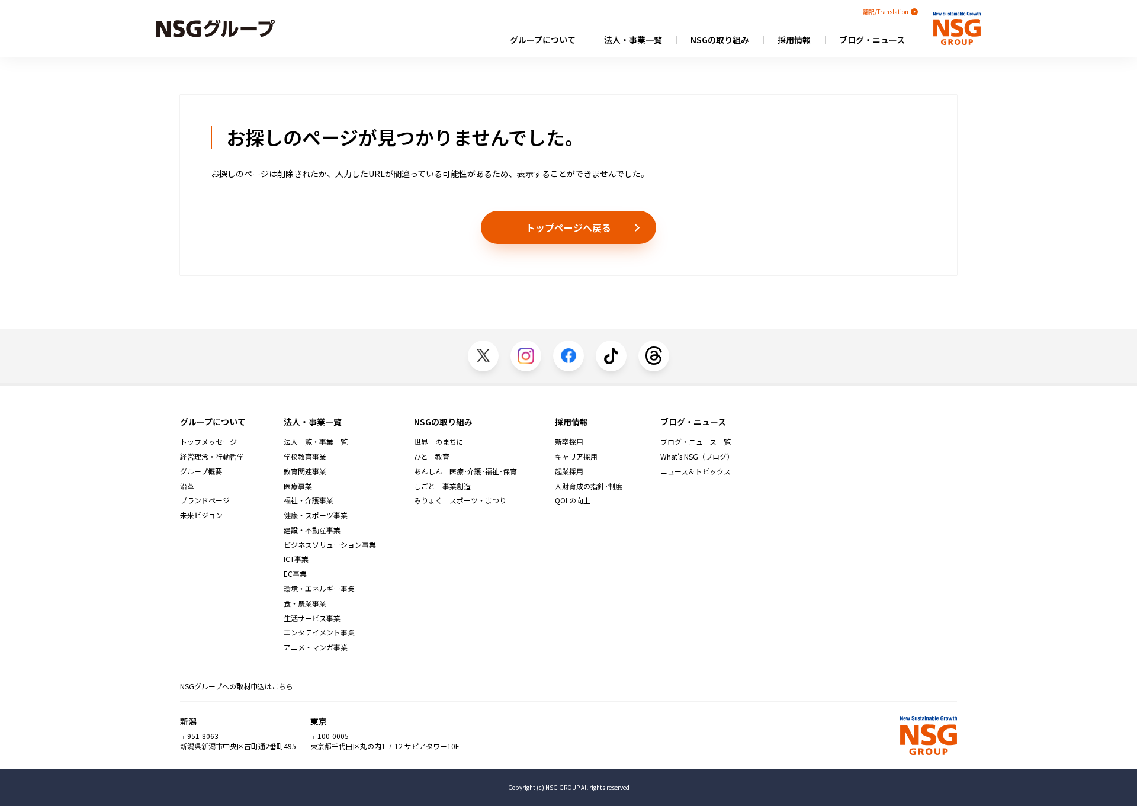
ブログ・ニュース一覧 (695, 442)
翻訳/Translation (885, 11)
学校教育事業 (305, 456)
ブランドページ (205, 500)
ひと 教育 (431, 456)
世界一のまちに (439, 442)
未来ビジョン (201, 515)
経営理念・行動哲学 (212, 456)
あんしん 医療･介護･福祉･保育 (465, 471)
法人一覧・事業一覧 (316, 442)
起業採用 (569, 471)
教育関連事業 (305, 471)
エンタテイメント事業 (319, 632)
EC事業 (295, 574)
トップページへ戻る (568, 227)
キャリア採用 (576, 456)
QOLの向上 (572, 500)
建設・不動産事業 (312, 530)
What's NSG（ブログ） (697, 456)
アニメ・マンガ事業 (316, 647)
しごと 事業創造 (442, 486)
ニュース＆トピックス (695, 471)
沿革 (187, 486)
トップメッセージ (208, 442)
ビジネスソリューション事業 (330, 545)
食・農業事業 (305, 603)
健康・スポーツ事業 (316, 515)
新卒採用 (569, 442)
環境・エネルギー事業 (319, 588)
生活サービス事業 (312, 618)
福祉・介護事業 (308, 500)
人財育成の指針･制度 (588, 486)
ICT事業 (296, 559)
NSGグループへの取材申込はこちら (236, 686)
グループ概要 (201, 471)
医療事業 (298, 486)
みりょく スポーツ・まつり (460, 500)
